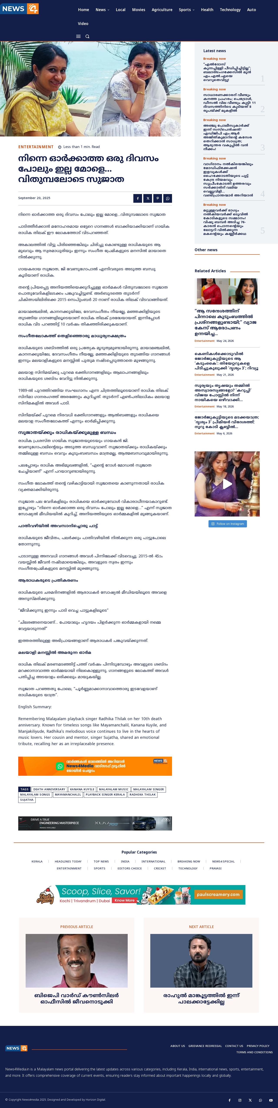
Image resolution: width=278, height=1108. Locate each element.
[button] (87, 36)
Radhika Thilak (143, 795)
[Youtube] (271, 1100)
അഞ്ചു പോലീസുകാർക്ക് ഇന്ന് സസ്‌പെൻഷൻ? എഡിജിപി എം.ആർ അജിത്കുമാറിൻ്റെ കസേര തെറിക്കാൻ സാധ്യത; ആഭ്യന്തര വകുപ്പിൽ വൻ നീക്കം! (227, 137)
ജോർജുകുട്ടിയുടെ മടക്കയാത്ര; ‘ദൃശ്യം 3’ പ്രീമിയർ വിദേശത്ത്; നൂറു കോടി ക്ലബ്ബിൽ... (227, 422)
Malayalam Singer (148, 789)
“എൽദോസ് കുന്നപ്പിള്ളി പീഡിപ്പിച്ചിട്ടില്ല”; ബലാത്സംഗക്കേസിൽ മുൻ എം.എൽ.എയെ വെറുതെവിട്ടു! (227, 72)
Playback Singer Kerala (105, 795)
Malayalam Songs (35, 795)
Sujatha (27, 800)
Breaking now (214, 59)
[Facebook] (137, 198)
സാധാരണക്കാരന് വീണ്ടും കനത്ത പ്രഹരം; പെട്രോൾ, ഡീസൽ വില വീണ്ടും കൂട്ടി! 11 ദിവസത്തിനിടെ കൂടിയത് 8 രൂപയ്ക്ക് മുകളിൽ (229, 103)
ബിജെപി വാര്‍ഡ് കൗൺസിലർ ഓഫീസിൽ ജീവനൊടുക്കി (76, 999)
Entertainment (36, 147)
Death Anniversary (49, 789)
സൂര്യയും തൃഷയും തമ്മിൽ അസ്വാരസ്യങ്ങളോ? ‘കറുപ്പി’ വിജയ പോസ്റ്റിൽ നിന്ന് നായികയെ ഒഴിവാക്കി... (223, 393)
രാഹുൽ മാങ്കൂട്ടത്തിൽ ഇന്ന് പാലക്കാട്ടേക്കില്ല (201, 999)
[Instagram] (240, 1100)
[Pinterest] (157, 198)
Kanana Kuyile (82, 789)
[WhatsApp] (167, 198)
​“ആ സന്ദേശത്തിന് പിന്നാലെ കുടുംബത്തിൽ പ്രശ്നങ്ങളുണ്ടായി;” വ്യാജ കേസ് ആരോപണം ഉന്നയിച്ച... (225, 323)
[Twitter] (147, 198)
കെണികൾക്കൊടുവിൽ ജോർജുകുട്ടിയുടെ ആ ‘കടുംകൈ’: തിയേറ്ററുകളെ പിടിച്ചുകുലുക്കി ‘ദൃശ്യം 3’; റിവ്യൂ (226, 361)
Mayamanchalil (68, 795)
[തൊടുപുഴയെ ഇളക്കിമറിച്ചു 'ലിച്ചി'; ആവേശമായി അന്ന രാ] (227, 484)
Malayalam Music (114, 789)
